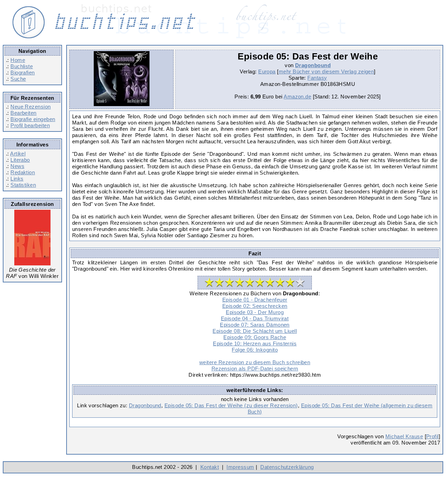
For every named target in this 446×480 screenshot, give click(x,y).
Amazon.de (297, 96)
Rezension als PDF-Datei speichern (255, 368)
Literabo (20, 160)
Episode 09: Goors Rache (254, 337)
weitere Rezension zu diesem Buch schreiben (254, 362)
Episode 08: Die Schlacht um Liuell (255, 331)
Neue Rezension (30, 107)
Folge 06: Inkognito (255, 350)
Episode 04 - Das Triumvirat (255, 318)
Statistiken (23, 185)
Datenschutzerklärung (287, 467)
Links (16, 179)
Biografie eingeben (32, 119)
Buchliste (21, 66)
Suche (18, 79)
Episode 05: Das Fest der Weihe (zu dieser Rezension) (231, 405)
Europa (267, 71)
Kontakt (209, 467)
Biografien (22, 72)
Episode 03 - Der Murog (255, 312)
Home (17, 60)
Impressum (240, 467)
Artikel (17, 154)
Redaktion (22, 172)
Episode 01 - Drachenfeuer (254, 300)
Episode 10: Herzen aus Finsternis (255, 343)
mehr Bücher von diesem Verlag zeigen (326, 71)
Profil (432, 436)
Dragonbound (313, 65)
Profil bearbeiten (30, 125)
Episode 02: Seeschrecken (254, 306)
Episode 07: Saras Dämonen (255, 325)
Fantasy (317, 78)
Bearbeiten (23, 113)
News (17, 166)
